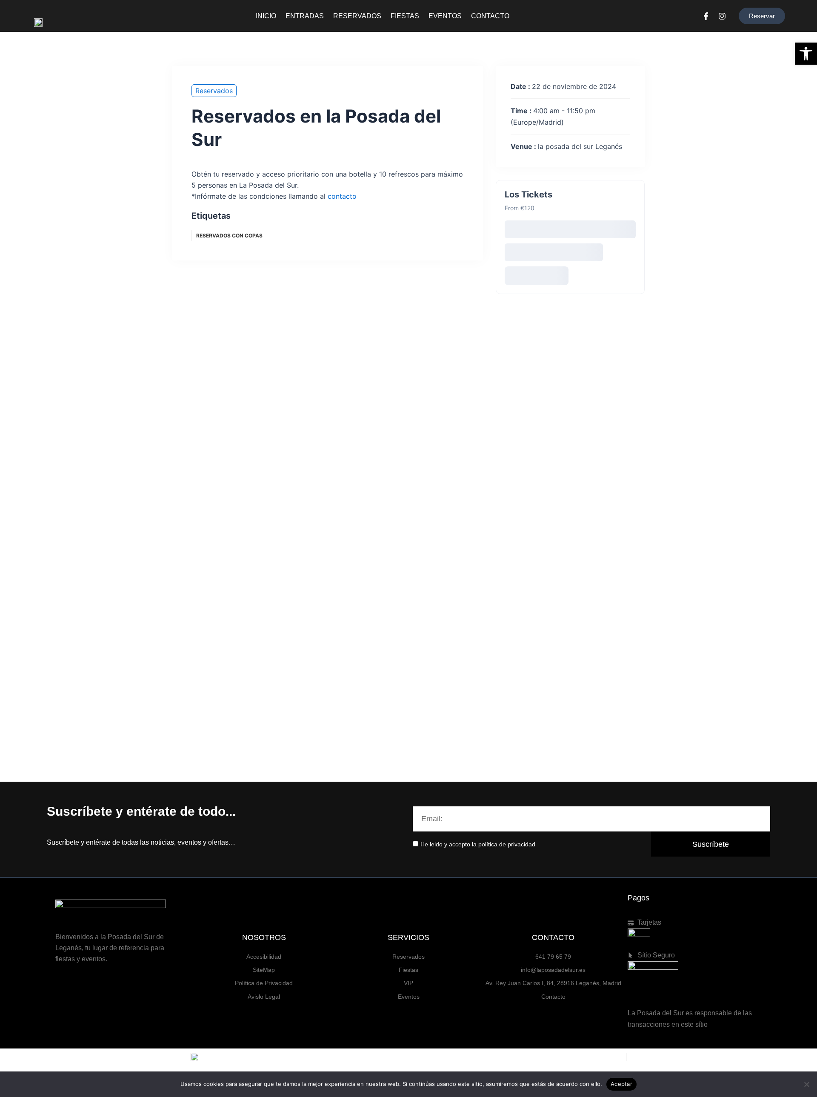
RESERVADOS (357, 16)
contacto (342, 196)
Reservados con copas (229, 235)
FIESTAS (405, 16)
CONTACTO (490, 16)
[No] (806, 1084)
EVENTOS (445, 16)
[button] (806, 54)
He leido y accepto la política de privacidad (477, 844)
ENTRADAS (305, 16)
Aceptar (621, 1083)
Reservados (214, 90)
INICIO (266, 16)
